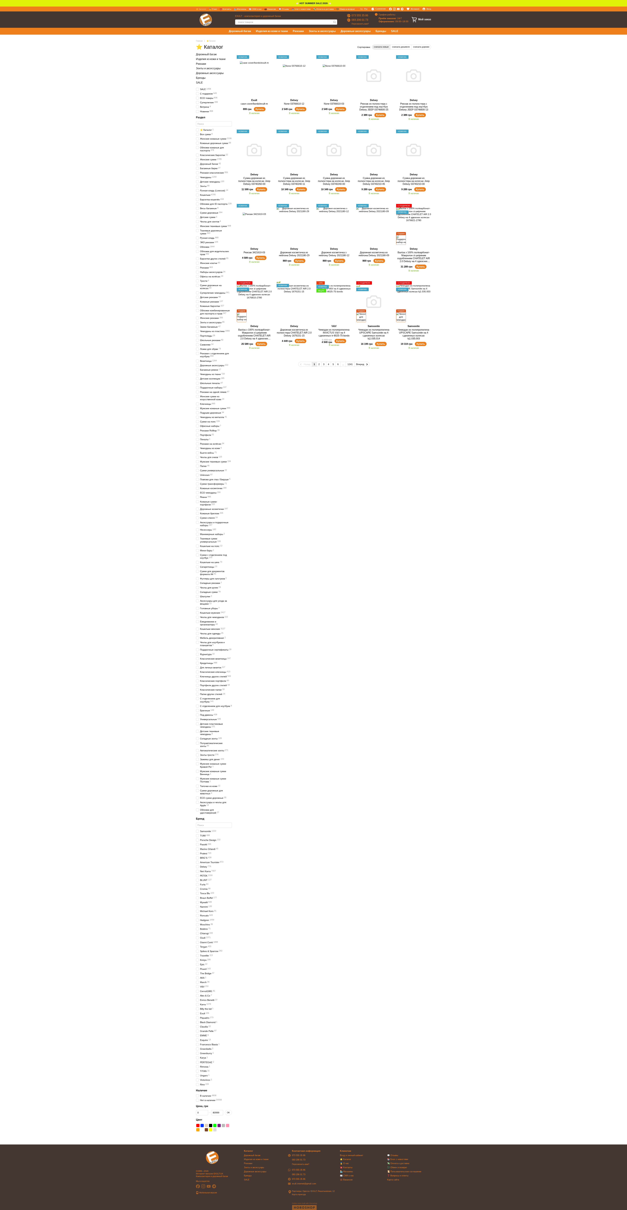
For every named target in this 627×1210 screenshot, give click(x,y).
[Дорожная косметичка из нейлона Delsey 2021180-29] (294, 224)
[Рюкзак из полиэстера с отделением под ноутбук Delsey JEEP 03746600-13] (413, 75)
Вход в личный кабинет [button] (351, 1155)
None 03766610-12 (294, 103)
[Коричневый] (206, 1130)
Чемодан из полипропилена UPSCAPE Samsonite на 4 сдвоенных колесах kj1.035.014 (373, 334)
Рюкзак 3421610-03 (254, 252)
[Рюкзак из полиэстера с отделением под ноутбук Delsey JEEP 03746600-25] (373, 75)
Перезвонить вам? (360, 24)
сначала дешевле (401, 47)
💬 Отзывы (284, 9)
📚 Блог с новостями (301, 9)
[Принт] (223, 1130)
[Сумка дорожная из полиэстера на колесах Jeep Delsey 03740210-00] (413, 150)
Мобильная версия (208, 1193)
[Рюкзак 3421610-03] (254, 224)
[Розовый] (228, 1125)
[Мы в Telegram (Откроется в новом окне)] (402, 9)
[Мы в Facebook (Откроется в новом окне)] (390, 9)
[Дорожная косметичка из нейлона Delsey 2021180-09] (373, 224)
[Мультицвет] (219, 1130)
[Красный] (198, 1125)
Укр (361, 9)
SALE (394, 31)
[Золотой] (206, 1125)
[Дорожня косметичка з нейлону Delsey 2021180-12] (333, 224)
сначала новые (381, 47)
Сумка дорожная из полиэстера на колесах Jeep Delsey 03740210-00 (414, 181)
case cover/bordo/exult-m (254, 103)
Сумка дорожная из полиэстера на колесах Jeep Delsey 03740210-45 (374, 181)
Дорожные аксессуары (356, 31)
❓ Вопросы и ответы (397, 1175)
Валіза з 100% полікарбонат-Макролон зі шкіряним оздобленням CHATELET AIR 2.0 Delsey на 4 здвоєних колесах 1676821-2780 (413, 258)
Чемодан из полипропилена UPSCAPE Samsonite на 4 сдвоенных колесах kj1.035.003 (413, 334)
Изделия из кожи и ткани (272, 31)
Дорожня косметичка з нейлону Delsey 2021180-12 (334, 254)
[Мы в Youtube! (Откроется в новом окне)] (398, 9)
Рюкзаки (298, 31)
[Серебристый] (215, 1130)
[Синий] (202, 1125)
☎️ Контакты (225, 9)
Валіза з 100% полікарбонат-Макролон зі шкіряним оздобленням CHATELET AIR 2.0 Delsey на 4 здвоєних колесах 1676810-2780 (254, 335)
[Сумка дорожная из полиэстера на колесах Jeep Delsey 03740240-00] (333, 150)
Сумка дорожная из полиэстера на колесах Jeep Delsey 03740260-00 (254, 181)
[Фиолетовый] (219, 1125)
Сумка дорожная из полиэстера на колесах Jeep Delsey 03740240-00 (334, 181)
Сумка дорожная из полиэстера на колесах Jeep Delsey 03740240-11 (294, 181)
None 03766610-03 (334, 103)
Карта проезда (299, 1194)
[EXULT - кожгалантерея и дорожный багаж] (212, 1157)
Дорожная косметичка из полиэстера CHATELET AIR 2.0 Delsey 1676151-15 (294, 332)
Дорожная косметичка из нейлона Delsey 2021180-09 (374, 254)
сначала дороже (421, 47)
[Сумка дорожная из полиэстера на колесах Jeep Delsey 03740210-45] (373, 150)
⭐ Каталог (201, 9)
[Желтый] (211, 1130)
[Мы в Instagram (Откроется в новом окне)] (394, 9)
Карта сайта (393, 1179)
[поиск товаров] (334, 22)
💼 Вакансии (270, 9)
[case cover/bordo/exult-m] (254, 75)
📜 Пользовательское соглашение (404, 1171)
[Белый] (202, 1130)
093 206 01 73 (360, 19)
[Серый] (223, 1125)
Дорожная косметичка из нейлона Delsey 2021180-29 (294, 254)
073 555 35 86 (360, 15)
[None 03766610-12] (294, 75)
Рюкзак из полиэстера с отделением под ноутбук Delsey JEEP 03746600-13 (413, 106)
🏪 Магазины (240, 9)
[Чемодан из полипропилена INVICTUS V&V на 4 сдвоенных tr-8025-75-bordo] (333, 301)
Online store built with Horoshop (304, 1203)
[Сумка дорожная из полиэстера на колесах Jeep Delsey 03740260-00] (254, 150)
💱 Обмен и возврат (345, 9)
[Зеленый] (215, 1125)
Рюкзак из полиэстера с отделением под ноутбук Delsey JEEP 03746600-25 (373, 106)
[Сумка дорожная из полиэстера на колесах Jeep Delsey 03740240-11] (294, 150)
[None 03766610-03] (333, 75)
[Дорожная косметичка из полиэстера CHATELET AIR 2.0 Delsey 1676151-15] (294, 301)
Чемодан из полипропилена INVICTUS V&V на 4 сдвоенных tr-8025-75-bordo (333, 332)
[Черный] (211, 1125)
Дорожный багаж (240, 31)
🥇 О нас (213, 9)
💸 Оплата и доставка (323, 9)
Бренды (381, 31)
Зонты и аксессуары (322, 31)
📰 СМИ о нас (255, 9)
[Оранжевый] (198, 1130)
